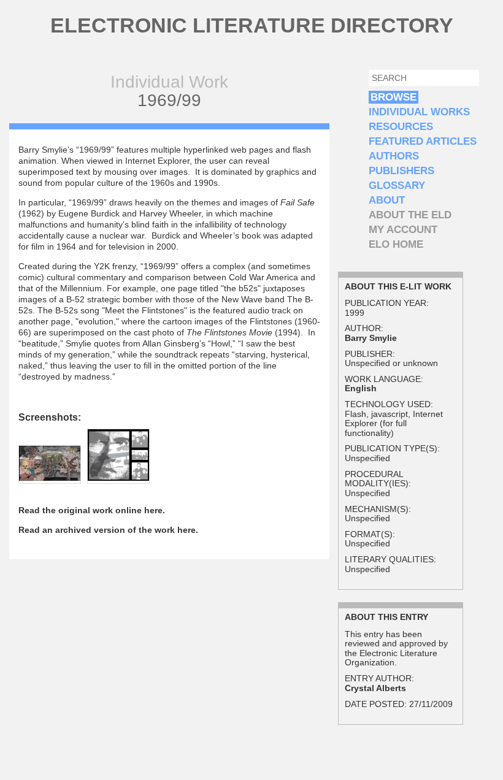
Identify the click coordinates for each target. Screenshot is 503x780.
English (361, 388)
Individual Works (419, 112)
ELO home (396, 244)
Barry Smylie (371, 338)
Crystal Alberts (375, 688)
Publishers (401, 171)
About (387, 200)
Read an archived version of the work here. (108, 530)
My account (403, 229)
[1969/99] (49, 478)
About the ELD (410, 215)
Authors (394, 156)
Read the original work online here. (91, 510)
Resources (401, 126)
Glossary (397, 185)
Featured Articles (423, 141)
